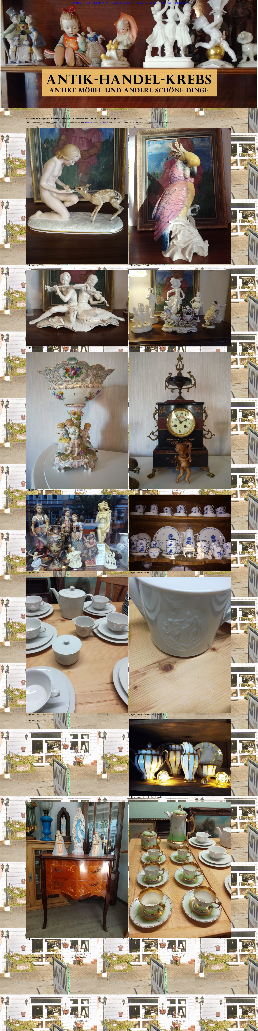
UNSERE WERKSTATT (146, 3)
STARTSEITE (77, 3)
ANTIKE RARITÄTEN (98, 3)
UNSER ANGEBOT (121, 3)
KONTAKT (166, 3)
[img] (129, 54)
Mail (104, 122)
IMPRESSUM (181, 3)
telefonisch (89, 122)
